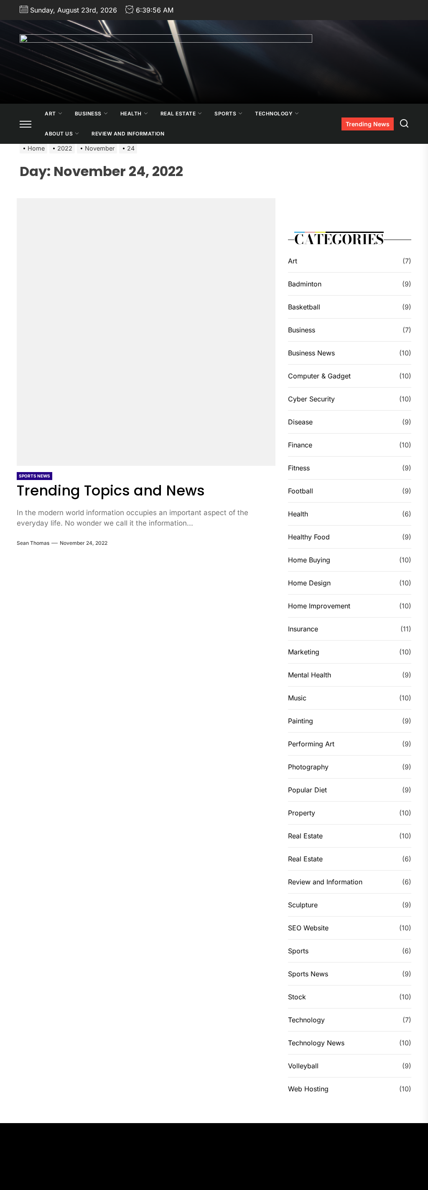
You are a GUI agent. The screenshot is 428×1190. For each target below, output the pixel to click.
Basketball (304, 307)
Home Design (309, 583)
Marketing (303, 652)
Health (131, 113)
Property (301, 813)
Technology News (316, 1043)
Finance (300, 445)
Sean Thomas (33, 543)
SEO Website (308, 928)
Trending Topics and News (111, 490)
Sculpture (303, 905)
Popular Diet (307, 790)
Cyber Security (311, 399)
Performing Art (311, 744)
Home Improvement (319, 606)
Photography (308, 767)
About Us (59, 133)
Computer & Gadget (319, 376)
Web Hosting (308, 1089)
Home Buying (309, 560)
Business (88, 113)
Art (50, 113)
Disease (300, 422)
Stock (297, 997)
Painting (300, 721)
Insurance (303, 629)
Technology (274, 113)
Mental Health (309, 675)
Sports (225, 113)
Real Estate (178, 113)
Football (300, 491)
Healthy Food (309, 537)
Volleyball (303, 1066)
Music (297, 698)
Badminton (304, 284)
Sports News (34, 475)
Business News (311, 353)
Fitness (299, 468)
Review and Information (128, 133)
